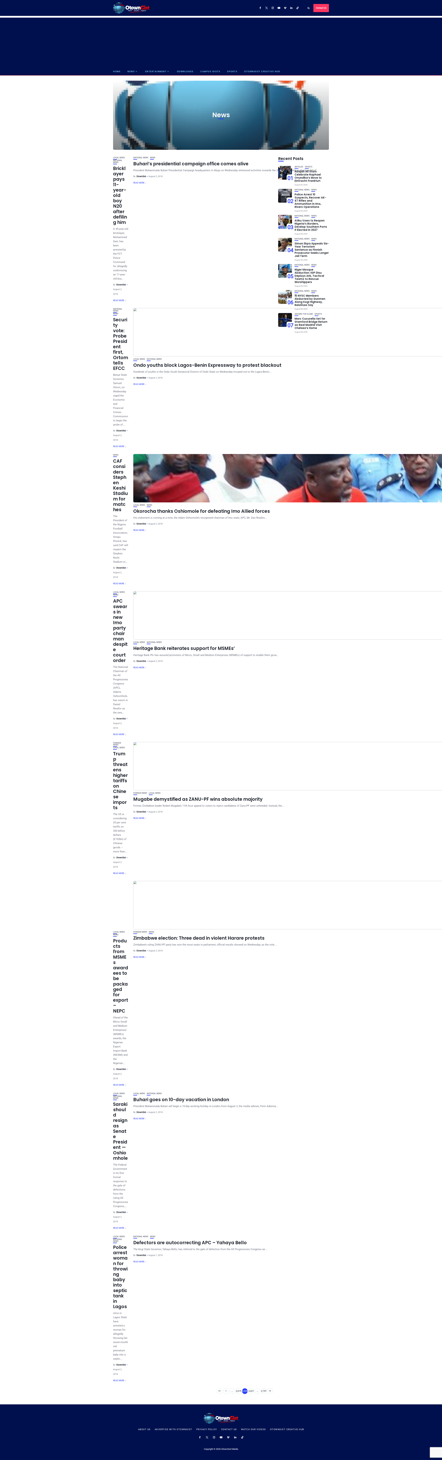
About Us (144, 1429)
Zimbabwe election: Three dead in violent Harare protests (199, 938)
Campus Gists (210, 71)
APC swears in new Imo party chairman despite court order (120, 630)
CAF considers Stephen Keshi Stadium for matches (120, 485)
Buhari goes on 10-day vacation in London (181, 1100)
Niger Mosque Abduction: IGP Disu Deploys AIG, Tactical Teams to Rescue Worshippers (309, 276)
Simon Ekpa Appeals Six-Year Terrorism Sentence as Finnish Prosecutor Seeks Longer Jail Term (312, 250)
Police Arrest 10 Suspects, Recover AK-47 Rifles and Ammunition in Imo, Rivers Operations (310, 201)
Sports (232, 71)
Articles (299, 167)
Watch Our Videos (253, 1429)
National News (117, 161)
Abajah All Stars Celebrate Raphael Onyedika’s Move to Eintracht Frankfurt (308, 176)
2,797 (263, 1391)
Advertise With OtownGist (173, 1429)
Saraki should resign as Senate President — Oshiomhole (120, 1131)
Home (117, 71)
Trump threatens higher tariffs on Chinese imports (120, 781)
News (131, 71)
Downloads (185, 71)
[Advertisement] (221, 42)
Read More (118, 300)
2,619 (238, 1391)
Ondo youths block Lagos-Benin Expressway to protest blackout (207, 365)
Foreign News (117, 744)
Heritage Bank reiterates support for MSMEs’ (184, 648)
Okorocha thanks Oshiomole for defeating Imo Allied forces (201, 511)
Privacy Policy (206, 1429)
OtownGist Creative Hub (262, 71)
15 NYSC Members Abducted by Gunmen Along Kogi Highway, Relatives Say (310, 300)
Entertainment (156, 71)
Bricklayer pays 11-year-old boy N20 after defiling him (120, 195)
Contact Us (321, 8)
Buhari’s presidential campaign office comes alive (190, 164)
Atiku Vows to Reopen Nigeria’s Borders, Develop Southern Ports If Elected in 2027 (311, 225)
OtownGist (121, 285)
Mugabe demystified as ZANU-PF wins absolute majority (198, 799)
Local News (119, 158)
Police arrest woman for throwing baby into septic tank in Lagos (120, 1277)
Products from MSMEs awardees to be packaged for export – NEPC (120, 976)
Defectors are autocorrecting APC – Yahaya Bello (190, 1243)
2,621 (251, 1391)
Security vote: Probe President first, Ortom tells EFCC (120, 344)
